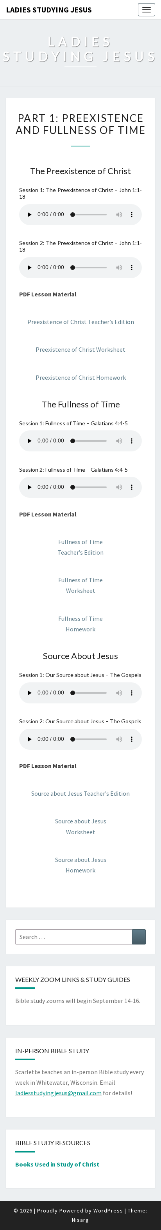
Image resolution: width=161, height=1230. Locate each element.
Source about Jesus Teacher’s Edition (80, 793)
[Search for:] (80, 937)
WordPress (108, 1210)
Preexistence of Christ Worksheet (80, 349)
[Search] (139, 937)
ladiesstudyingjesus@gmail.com (58, 1093)
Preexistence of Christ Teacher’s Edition (80, 322)
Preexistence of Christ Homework (81, 377)
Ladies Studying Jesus (49, 9)
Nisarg (80, 1219)
